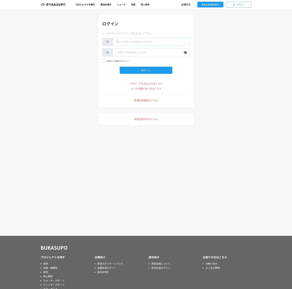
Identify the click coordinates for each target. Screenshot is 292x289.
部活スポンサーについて (110, 263)
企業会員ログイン (106, 267)
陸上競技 (48, 276)
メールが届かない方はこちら (146, 88)
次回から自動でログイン (117, 60)
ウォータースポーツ (53, 280)
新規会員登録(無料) (210, 4)
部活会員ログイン (160, 267)
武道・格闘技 (50, 267)
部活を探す (103, 272)
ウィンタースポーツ (53, 284)
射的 (45, 272)
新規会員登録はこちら (146, 100)
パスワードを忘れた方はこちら (146, 83)
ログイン (240, 4)
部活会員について (160, 263)
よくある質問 (212, 267)
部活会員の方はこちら (146, 119)
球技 (45, 263)
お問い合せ (211, 263)
